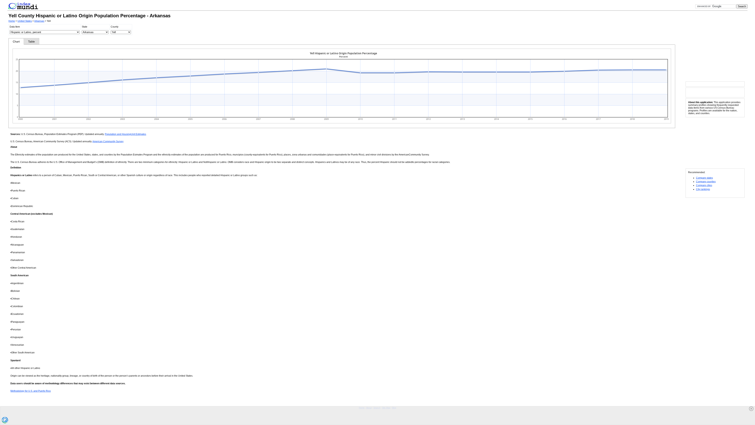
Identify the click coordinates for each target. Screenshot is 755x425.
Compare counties (706, 181)
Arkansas (39, 21)
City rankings (703, 189)
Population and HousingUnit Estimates (125, 134)
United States (24, 21)
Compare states (704, 177)
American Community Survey (107, 141)
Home (11, 21)
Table (31, 41)
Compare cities (704, 185)
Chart (16, 41)
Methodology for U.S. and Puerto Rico (30, 391)
